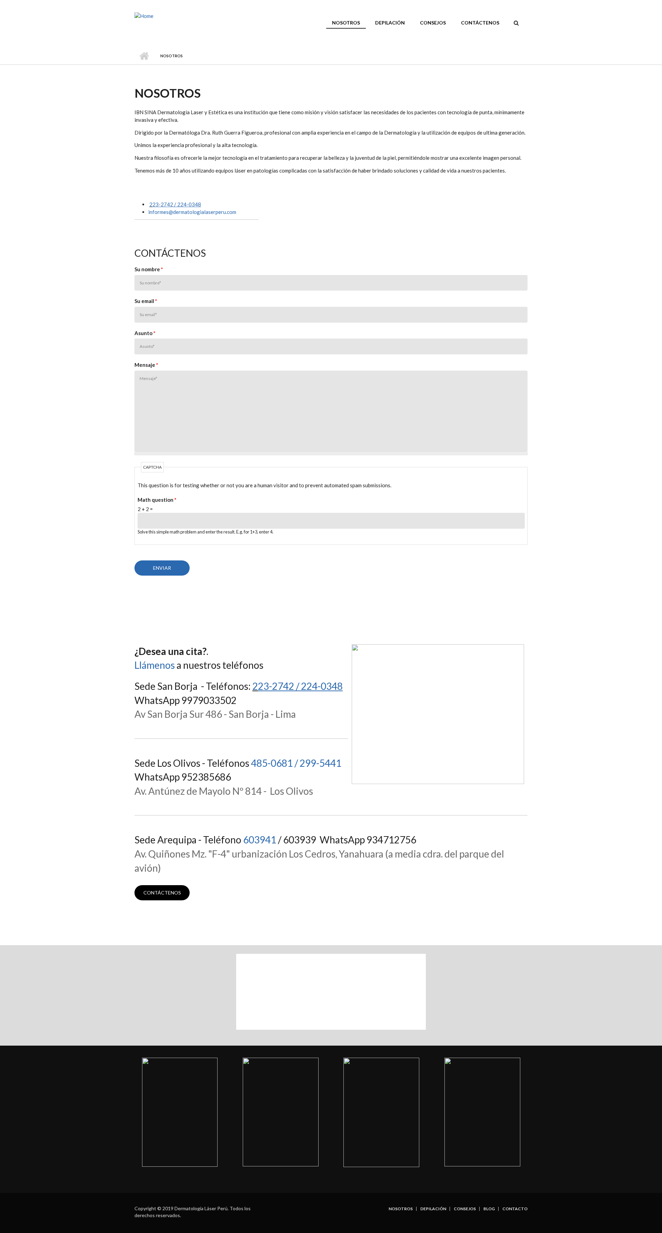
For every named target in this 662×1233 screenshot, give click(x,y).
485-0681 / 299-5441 (296, 763)
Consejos (433, 23)
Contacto (515, 1209)
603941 (259, 839)
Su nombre (148, 269)
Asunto (145, 333)
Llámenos (154, 665)
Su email (145, 301)
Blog (489, 1209)
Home (143, 56)
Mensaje (146, 365)
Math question (157, 500)
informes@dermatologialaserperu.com (192, 212)
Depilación (390, 23)
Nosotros (346, 23)
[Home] (143, 15)
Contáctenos (480, 23)
